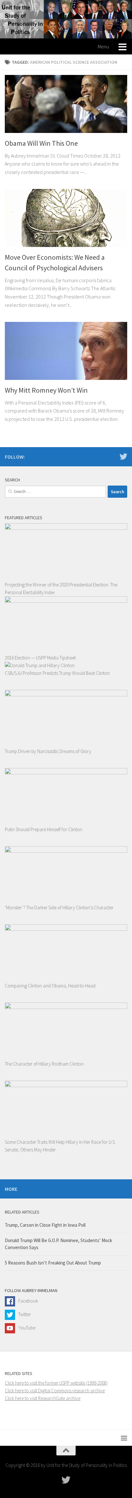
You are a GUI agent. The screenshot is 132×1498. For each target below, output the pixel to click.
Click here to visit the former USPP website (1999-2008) (56, 1383)
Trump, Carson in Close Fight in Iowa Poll (45, 1225)
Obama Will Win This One (41, 143)
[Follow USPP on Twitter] (123, 456)
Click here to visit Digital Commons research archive (55, 1390)
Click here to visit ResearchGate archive (42, 1398)
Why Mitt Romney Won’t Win (46, 390)
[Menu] (124, 1438)
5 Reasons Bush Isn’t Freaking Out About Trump (53, 1263)
